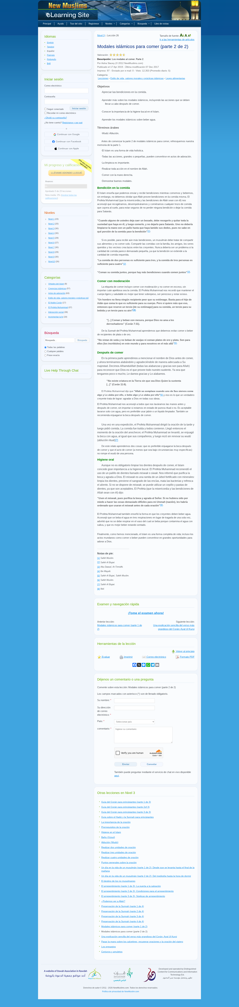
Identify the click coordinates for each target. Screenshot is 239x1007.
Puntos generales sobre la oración (119, 862)
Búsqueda (142, 23)
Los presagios (108, 946)
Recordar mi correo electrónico (61, 113)
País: (100, 721)
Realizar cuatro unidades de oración (120, 857)
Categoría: (102, 75)
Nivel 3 (101, 35)
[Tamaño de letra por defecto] (186, 35)
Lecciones (103, 78)
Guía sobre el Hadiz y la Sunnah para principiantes (127, 817)
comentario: (104, 728)
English (50, 43)
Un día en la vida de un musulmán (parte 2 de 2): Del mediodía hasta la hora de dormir (146, 876)
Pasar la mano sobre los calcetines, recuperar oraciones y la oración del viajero (142, 941)
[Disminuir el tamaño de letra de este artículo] (189, 35)
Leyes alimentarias (175, 78)
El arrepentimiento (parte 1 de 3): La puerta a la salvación (131, 886)
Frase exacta (53, 355)
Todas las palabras (55, 347)
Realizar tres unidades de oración (118, 852)
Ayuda (61, 23)
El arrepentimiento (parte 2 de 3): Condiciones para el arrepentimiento (137, 891)
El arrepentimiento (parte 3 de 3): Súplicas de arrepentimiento (133, 896)
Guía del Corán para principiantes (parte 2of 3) (125, 807)
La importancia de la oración (116, 822)
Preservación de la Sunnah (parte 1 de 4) (122, 906)
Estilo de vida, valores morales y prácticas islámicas (137, 78)
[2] (124, 264)
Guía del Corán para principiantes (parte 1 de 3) (126, 802)
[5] (175, 343)
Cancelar (152, 764)
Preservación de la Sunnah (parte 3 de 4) (122, 916)
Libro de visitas (161, 23)
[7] (116, 440)
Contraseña (49, 96)
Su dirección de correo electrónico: (104, 711)
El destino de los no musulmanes (118, 881)
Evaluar (105, 656)
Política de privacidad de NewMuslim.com (120, 991)
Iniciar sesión (79, 108)
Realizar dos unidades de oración (118, 847)
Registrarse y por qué (72, 122)
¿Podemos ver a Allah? (113, 901)
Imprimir (128, 656)
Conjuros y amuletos (111, 951)
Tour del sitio (76, 23)
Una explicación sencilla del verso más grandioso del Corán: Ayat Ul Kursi (139, 936)
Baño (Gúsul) (108, 837)
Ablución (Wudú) (109, 842)
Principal (47, 23)
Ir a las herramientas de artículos (177, 39)
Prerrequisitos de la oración (115, 827)
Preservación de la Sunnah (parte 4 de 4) (122, 921)
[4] (134, 310)
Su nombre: (104, 700)
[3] (188, 272)
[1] (148, 231)
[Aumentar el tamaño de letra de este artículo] (182, 35)
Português (51, 59)
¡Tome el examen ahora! (146, 613)
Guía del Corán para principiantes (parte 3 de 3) (126, 812)
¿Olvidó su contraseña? (55, 118)
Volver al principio (184, 651)
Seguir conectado (55, 109)
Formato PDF (186, 656)
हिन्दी (49, 64)
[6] (161, 395)
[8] (161, 505)
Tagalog (50, 47)
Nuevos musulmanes (68, 11)
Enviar (125, 764)
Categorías (125, 23)
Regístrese (94, 23)
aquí (116, 775)
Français (51, 55)
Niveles (108, 23)
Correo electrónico (52, 85)
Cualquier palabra (54, 351)
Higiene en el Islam (111, 832)
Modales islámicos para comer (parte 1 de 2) (124, 926)
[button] (46, 219)
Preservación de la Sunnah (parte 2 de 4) (122, 911)
